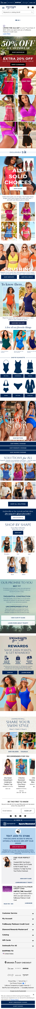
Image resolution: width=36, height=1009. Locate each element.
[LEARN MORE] (26, 673)
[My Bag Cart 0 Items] (33, 7)
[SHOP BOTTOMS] (18, 422)
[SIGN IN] (10, 673)
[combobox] (18, 12)
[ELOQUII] (18, 969)
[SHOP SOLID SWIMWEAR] (18, 178)
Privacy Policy (12, 982)
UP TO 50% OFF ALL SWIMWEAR (18, 17)
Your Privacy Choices (16, 984)
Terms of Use (22, 982)
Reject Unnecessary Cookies (18, 1002)
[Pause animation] (33, 247)
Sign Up (27, 812)
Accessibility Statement (28, 989)
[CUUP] (10, 976)
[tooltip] (3, 2)
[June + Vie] (18, 976)
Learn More (6, 34)
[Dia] (10, 970)
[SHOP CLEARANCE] (18, 61)
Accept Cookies (18, 1006)
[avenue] (25, 970)
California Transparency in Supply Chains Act (17, 986)
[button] (28, 7)
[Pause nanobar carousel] (16, 20)
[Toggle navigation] (3, 7)
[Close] (33, 994)
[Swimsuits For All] (25, 976)
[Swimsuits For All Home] (11, 7)
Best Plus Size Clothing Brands (10, 989)
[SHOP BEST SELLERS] (18, 45)
